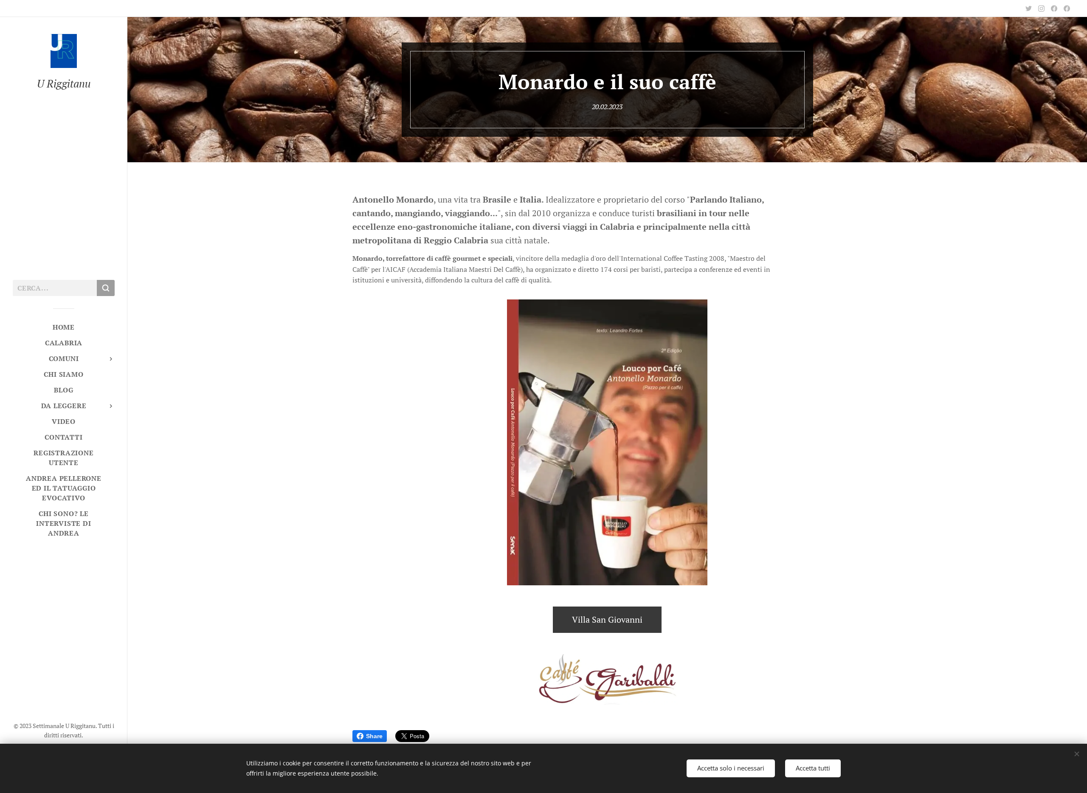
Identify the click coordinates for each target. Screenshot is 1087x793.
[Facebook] (1054, 8)
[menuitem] (64, 327)
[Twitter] (1028, 8)
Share (374, 736)
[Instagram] (1041, 8)
